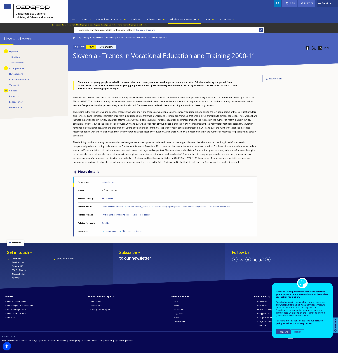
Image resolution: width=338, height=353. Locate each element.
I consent (283, 331)
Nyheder (110, 37)
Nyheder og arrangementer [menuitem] (183, 19)
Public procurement (265, 317)
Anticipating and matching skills (116, 215)
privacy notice (304, 323)
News (176, 301)
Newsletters (179, 309)
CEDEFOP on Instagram (261, 259)
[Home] (32, 11)
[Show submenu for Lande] (212, 19)
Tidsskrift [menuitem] (14, 85)
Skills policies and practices (194, 206)
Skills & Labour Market (17, 301)
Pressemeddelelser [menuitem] (19, 79)
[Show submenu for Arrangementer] (6, 68)
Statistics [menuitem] (135, 19)
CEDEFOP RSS (268, 259)
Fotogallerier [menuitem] (16, 101)
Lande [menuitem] (207, 19)
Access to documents (57, 340)
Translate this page (145, 30)
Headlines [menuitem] (15, 57)
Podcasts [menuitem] (14, 96)
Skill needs (126, 231)
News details (275, 78)
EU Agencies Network (266, 321)
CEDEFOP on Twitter (241, 259)
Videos (176, 317)
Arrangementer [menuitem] (17, 68)
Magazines (178, 313)
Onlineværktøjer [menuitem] (153, 19)
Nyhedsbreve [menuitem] (16, 73)
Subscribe (128, 252)
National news (108, 182)
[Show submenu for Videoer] (6, 91)
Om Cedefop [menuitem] (225, 19)
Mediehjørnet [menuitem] (16, 107)
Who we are (262, 301)
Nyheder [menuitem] (13, 51)
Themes (9, 296)
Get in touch (18, 252)
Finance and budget (265, 309)
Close (261, 30)
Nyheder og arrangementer (91, 37)
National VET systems (16, 313)
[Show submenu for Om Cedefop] (233, 19)
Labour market (111, 231)
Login (292, 3)
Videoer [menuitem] (13, 90)
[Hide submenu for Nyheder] (6, 51)
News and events (180, 296)
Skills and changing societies (138, 206)
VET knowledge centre (16, 309)
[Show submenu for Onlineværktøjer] (163, 19)
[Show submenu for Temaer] (90, 19)
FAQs (4, 340)
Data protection (105, 340)
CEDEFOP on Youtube (248, 259)
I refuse (297, 332)
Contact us (261, 325)
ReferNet (105, 223)
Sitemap (129, 340)
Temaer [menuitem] (84, 19)
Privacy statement (89, 340)
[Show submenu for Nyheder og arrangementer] (198, 19)
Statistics (139, 231)
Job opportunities (264, 313)
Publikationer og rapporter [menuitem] (109, 19)
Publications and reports (101, 296)
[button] (307, 48)
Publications (95, 301)
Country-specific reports (100, 309)
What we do (262, 305)
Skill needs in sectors (141, 215)
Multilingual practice (37, 340)
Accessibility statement (18, 340)
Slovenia (109, 198)
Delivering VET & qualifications (20, 305)
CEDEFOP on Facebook (235, 259)
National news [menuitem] (17, 62)
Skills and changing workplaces (167, 206)
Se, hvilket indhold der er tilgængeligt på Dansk (127, 25)
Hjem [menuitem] (72, 19)
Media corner (179, 321)
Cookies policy (74, 340)
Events (176, 305)
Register (308, 3)
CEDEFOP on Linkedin (254, 259)
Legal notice (119, 340)
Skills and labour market (113, 206)
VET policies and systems (220, 206)
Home (74, 37)
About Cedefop (262, 296)
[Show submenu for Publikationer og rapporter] (124, 19)
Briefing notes (96, 305)
